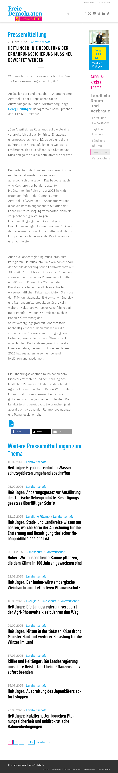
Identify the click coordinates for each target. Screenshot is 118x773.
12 (31, 742)
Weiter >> (43, 742)
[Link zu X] (89, 13)
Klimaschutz (34, 552)
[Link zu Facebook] (85, 13)
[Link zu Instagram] (98, 13)
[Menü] (74, 13)
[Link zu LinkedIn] (103, 13)
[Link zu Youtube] (94, 13)
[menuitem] (88, 2)
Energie (31, 601)
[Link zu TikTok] (108, 13)
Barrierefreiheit (88, 2)
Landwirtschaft (40, 42)
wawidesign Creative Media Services (31, 765)
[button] (20, 431)
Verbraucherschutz (105, 158)
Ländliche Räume (38, 516)
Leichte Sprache (104, 2)
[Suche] (68, 13)
